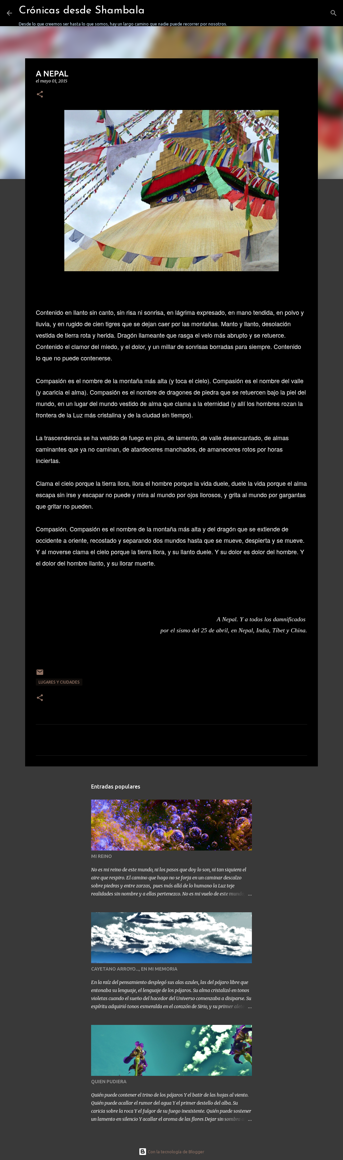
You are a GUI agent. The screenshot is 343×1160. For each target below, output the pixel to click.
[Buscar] (236, 13)
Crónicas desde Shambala (82, 10)
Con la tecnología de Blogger (175, 1151)
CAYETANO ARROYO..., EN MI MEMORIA (134, 969)
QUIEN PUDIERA (109, 1081)
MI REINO (101, 856)
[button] (40, 94)
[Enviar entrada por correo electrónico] (40, 675)
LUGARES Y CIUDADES (59, 682)
